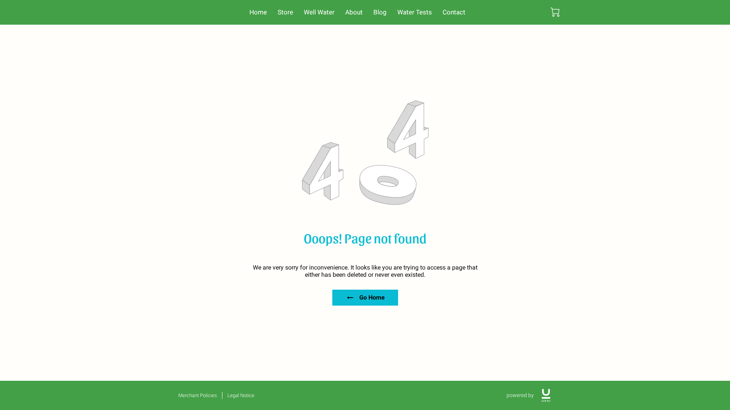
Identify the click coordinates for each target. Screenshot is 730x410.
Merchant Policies (197, 395)
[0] (555, 12)
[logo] (546, 395)
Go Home (372, 297)
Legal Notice (240, 395)
